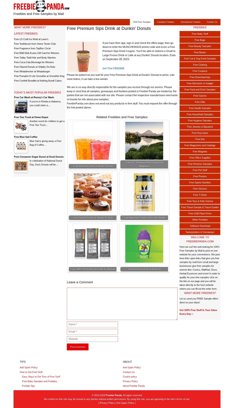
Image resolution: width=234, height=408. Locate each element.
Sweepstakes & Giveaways (200, 232)
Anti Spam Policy (29, 367)
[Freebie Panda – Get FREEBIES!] (41, 5)
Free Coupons (200, 71)
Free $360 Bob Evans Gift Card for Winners (36, 53)
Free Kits (200, 139)
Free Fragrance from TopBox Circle (32, 48)
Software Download (200, 225)
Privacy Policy (130, 381)
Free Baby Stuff (200, 33)
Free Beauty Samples (200, 46)
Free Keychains (200, 133)
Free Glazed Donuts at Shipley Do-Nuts (34, 66)
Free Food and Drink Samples (200, 89)
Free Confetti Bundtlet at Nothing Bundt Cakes (38, 80)
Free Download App (200, 77)
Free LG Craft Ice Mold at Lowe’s (31, 39)
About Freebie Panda (134, 385)
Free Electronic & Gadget (200, 83)
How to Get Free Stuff (31, 372)
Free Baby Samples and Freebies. (40, 381)
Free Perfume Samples (200, 164)
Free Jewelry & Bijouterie (200, 126)
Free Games (200, 95)
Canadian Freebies (165, 22)
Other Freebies (200, 219)
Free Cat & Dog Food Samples (200, 58)
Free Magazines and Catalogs (200, 145)
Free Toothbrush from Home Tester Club (35, 43)
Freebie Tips (28, 385)
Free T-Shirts (200, 195)
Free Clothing (200, 64)
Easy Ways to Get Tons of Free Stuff (41, 376)
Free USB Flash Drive (199, 213)
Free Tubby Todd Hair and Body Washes (35, 57)
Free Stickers (200, 188)
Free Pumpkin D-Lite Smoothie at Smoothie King (39, 76)
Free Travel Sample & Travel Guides (200, 207)
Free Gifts (200, 102)
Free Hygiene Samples (200, 120)
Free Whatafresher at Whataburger (32, 71)
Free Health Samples (200, 108)
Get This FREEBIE (113, 68)
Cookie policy (130, 376)
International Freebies (191, 22)
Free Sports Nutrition (200, 182)
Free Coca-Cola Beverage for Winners (34, 62)
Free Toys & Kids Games (200, 201)
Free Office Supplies (200, 157)
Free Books (200, 52)
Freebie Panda (114, 395)
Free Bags (200, 40)
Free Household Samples (200, 114)
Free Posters (200, 176)
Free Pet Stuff (200, 170)
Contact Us (212, 22)
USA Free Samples (142, 22)
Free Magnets (200, 151)
